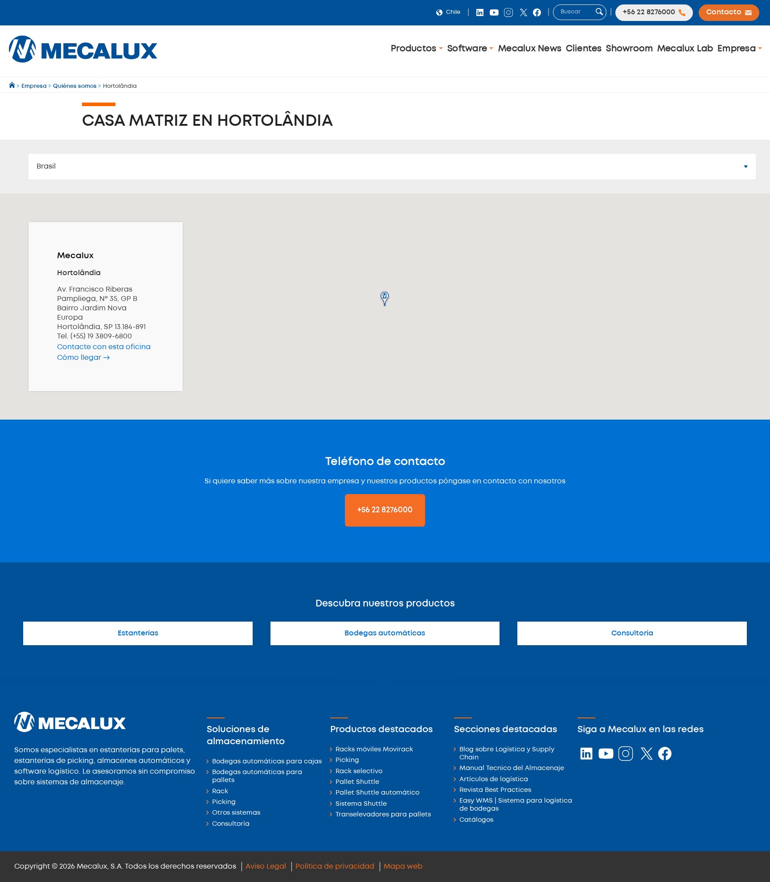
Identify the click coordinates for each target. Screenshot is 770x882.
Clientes (584, 49)
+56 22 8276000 (385, 510)
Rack (220, 792)
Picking (224, 802)
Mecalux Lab (685, 49)
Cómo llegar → (83, 357)
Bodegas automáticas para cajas (267, 762)
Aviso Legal (266, 866)
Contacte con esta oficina (104, 347)
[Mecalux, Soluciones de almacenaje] (83, 65)
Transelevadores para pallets (383, 815)
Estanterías (138, 633)
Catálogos (476, 820)
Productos (415, 49)
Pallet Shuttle (357, 782)
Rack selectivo (359, 772)
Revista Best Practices (495, 790)
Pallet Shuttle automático (377, 793)
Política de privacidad (334, 866)
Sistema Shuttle (361, 804)
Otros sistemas (236, 813)
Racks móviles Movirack (374, 750)
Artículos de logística (493, 780)
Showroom (629, 49)
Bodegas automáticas (384, 633)
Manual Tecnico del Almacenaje (511, 768)
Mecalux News (529, 49)
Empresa (737, 49)
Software (468, 49)
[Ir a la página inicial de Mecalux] (12, 86)
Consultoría (632, 633)
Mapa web (403, 866)
